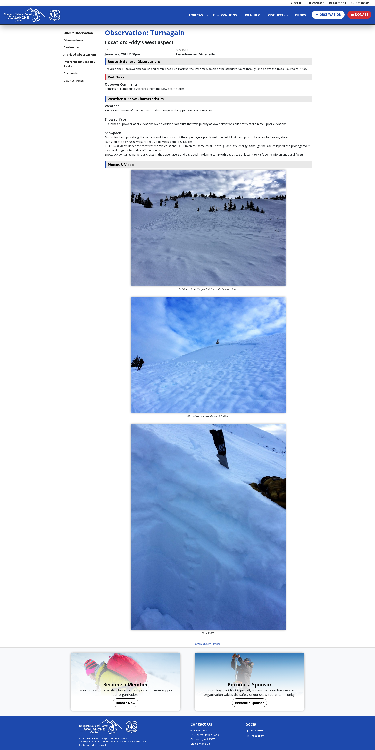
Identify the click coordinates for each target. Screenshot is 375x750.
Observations (225, 15)
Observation (331, 14)
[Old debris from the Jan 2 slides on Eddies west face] (208, 228)
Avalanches (71, 47)
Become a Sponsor (249, 703)
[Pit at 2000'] (208, 527)
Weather (253, 15)
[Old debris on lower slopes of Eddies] (208, 355)
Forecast (197, 15)
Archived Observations (79, 54)
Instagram (257, 735)
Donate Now (125, 703)
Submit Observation (78, 33)
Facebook (257, 730)
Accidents (70, 73)
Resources (277, 15)
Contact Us (202, 743)
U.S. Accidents (73, 80)
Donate (361, 14)
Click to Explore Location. (208, 643)
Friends (300, 15)
